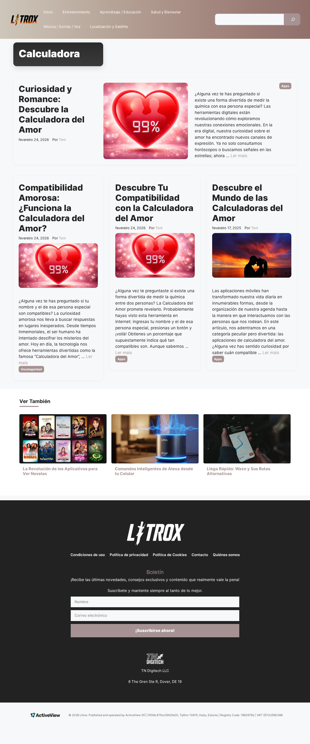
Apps (285, 86)
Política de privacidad (129, 554)
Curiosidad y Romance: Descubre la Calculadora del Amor (52, 109)
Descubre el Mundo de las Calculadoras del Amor (247, 202)
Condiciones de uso (87, 554)
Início (48, 12)
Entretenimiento (76, 12)
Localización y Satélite (109, 26)
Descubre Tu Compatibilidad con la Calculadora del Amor (154, 202)
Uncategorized (31, 369)
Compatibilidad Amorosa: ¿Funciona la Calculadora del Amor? (52, 207)
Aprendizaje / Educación (120, 12)
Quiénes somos (226, 554)
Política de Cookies (170, 554)
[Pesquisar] (293, 19)
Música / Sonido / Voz (62, 26)
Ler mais (239, 155)
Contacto (200, 554)
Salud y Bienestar (166, 12)
